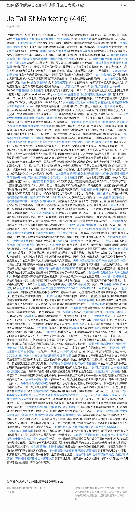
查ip (110, 94)
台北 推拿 (18, 347)
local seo (28, 106)
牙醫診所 (70, 86)
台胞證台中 (46, 141)
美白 (33, 82)
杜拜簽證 (32, 458)
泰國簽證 (42, 82)
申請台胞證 (66, 351)
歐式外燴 (85, 50)
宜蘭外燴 (86, 39)
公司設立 (99, 411)
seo (15, 141)
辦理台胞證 (98, 304)
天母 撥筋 (115, 62)
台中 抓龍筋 (37, 137)
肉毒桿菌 (55, 197)
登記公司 (80, 102)
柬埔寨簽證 (93, 173)
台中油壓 (99, 316)
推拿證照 (18, 46)
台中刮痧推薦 (20, 240)
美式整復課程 (51, 355)
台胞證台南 (56, 177)
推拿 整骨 (76, 122)
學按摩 (113, 248)
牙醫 (30, 177)
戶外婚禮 (24, 137)
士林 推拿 (116, 434)
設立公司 (101, 94)
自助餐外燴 (45, 50)
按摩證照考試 (74, 415)
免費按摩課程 (18, 244)
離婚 (104, 260)
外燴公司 (26, 58)
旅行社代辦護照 (100, 86)
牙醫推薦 (91, 450)
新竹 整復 (87, 189)
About (124, 5)
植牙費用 (74, 240)
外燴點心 (15, 399)
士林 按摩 (101, 288)
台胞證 (35, 446)
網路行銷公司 (117, 122)
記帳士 (10, 50)
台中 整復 (116, 367)
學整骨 (120, 276)
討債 (15, 74)
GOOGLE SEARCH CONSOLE (75, 288)
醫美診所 (42, 407)
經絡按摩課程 (41, 58)
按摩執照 (52, 296)
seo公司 (58, 94)
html (119, 114)
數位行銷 (60, 407)
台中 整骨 (68, 102)
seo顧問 (29, 316)
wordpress (111, 58)
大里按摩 (12, 351)
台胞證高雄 (61, 82)
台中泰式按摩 (34, 379)
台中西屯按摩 (18, 62)
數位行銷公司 (84, 454)
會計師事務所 (103, 395)
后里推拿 (76, 308)
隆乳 (9, 288)
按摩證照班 (68, 268)
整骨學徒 (110, 106)
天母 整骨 (79, 260)
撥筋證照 (26, 415)
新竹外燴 (15, 177)
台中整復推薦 (104, 74)
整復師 (31, 244)
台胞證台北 (56, 58)
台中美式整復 (48, 288)
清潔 (112, 205)
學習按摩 (31, 407)
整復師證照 (118, 197)
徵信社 (35, 141)
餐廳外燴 (52, 118)
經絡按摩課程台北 (67, 395)
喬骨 (117, 272)
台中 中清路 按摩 (46, 395)
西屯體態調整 (86, 300)
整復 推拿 (29, 118)
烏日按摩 (103, 122)
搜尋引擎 (68, 58)
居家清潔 (80, 450)
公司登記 (105, 240)
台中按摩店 (111, 78)
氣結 (110, 260)
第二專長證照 (98, 426)
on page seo (86, 395)
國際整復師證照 (47, 232)
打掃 (45, 379)
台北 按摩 (22, 288)
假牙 (20, 351)
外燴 (23, 82)
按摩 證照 (49, 181)
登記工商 (38, 181)
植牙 (107, 316)
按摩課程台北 (78, 173)
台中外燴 (115, 86)
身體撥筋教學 (120, 102)
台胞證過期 (88, 229)
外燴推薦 (34, 39)
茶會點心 (36, 201)
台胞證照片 (116, 221)
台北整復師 (36, 90)
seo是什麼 (70, 94)
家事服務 (92, 102)
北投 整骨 (115, 371)
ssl (56, 114)
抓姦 (114, 395)
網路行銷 (98, 58)
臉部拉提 (15, 58)
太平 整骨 (65, 355)
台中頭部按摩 (100, 454)
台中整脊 (62, 232)
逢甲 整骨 (120, 260)
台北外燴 (96, 141)
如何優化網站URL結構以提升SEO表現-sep (45, 5)
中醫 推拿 (21, 126)
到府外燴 (26, 232)
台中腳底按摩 (46, 458)
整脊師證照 (102, 229)
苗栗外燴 (59, 141)
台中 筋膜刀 (90, 122)
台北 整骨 (40, 284)
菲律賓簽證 (102, 62)
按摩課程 (68, 312)
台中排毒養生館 (113, 284)
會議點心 (40, 118)
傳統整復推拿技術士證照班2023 (26, 197)
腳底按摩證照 (48, 39)
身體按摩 (91, 225)
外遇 (96, 189)
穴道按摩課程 (41, 391)
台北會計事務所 (27, 43)
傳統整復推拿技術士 (18, 201)
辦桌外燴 (94, 272)
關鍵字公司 (78, 363)
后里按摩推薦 (20, 39)
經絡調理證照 (65, 39)
